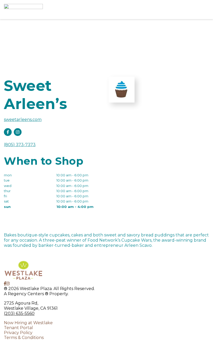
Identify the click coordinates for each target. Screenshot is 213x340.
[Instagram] (18, 132)
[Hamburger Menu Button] (200, 10)
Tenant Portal (18, 327)
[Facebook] (8, 132)
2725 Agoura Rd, (21, 303)
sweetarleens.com (23, 119)
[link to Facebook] (5, 283)
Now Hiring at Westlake (28, 322)
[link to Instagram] (8, 283)
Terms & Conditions (24, 337)
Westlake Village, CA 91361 (31, 308)
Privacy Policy (18, 332)
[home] (93, 9)
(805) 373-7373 (20, 144)
